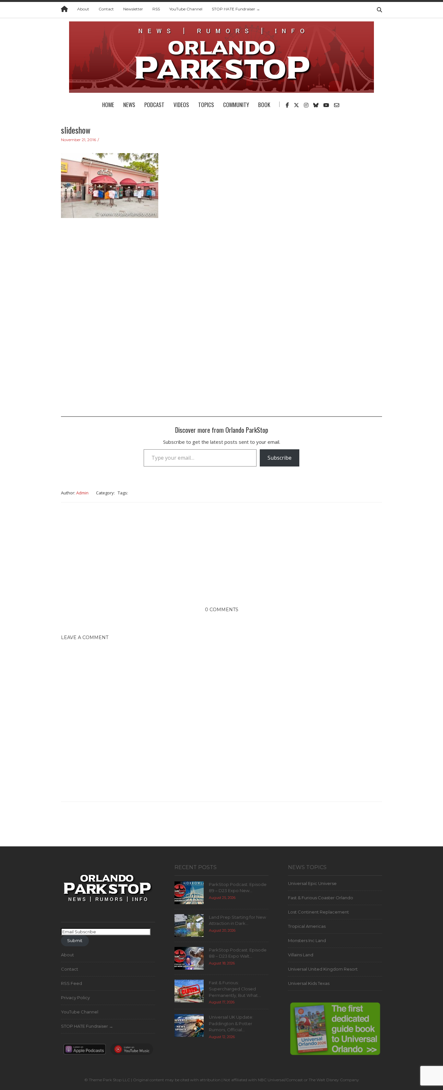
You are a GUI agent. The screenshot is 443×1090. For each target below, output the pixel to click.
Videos (181, 105)
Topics (206, 105)
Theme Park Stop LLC (109, 1079)
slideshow (75, 130)
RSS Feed (71, 983)
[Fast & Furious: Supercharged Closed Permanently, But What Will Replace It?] (189, 990)
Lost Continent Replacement (318, 911)
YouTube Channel (185, 8)
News (129, 105)
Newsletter (133, 8)
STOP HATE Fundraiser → (236, 8)
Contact (106, 8)
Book (264, 105)
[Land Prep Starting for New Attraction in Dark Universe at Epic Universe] (189, 924)
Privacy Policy (75, 997)
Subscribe (280, 457)
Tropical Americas (307, 926)
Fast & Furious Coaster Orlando (320, 897)
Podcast (154, 105)
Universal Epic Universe (312, 883)
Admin (82, 493)
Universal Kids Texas (308, 983)
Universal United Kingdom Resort (323, 969)
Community (236, 105)
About (83, 8)
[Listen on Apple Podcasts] (85, 1051)
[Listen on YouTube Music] (131, 1051)
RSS (156, 8)
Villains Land (300, 954)
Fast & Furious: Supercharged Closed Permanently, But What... (235, 989)
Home (108, 105)
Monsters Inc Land (307, 940)
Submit (74, 940)
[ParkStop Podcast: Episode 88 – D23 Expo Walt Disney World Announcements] (189, 957)
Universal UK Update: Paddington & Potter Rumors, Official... (231, 1023)
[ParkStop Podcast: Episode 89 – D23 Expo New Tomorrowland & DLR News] (189, 892)
